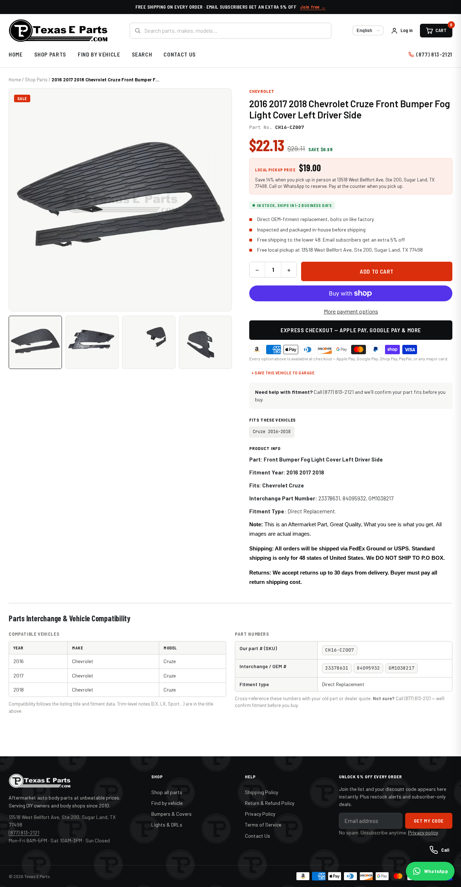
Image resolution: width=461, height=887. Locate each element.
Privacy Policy (260, 814)
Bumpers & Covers (171, 814)
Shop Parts (50, 54)
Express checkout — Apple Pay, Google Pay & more (351, 330)
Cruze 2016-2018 (272, 432)
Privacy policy (423, 832)
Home (16, 54)
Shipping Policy (261, 792)
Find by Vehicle (99, 54)
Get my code (429, 821)
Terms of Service (263, 824)
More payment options (351, 311)
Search (142, 54)
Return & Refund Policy (269, 803)
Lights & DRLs (166, 824)
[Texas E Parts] (58, 30)
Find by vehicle (167, 803)
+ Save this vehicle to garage (282, 372)
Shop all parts (166, 792)
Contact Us (180, 54)
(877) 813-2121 (434, 54)
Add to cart (377, 271)
